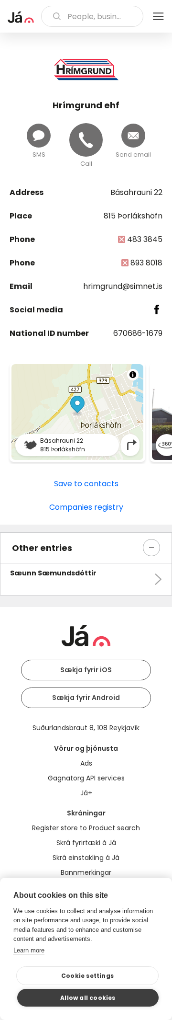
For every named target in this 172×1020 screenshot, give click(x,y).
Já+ (86, 793)
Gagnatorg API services (86, 778)
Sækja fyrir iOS (86, 670)
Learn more (28, 950)
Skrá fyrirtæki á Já (86, 843)
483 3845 (144, 239)
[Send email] (133, 136)
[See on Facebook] (157, 309)
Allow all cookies (87, 998)
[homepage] (21, 17)
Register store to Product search (86, 828)
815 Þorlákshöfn (133, 215)
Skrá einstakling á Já (86, 857)
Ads (86, 763)
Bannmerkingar (86, 872)
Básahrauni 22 (136, 192)
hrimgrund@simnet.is (122, 286)
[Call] (86, 140)
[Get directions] (132, 445)
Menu (158, 16)
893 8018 (146, 262)
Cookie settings (87, 976)
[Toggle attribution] (133, 374)
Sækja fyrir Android (86, 697)
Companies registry (86, 507)
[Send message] (39, 136)
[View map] (77, 412)
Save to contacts (86, 483)
